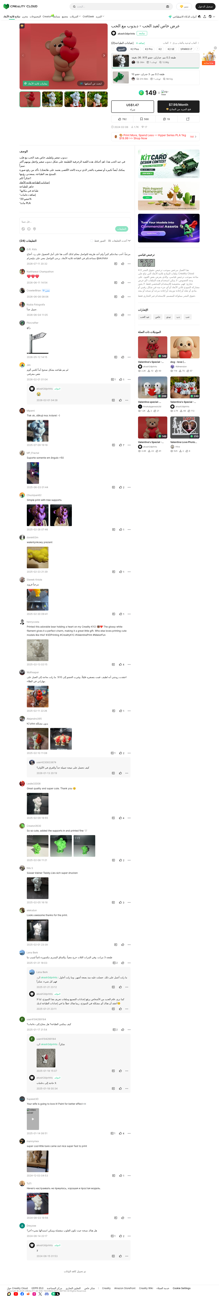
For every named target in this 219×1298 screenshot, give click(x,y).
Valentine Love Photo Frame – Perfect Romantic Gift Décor (182, 442)
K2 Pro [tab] (148, 49)
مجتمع (65, 16)
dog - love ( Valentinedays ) (179, 362)
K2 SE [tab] (171, 49)
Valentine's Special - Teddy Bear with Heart (151, 442)
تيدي (168, 316)
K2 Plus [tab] (135, 49)
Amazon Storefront (124, 1288)
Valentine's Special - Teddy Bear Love (150, 362)
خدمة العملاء (163, 1288)
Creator (47, 16)
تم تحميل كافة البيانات (75, 1271)
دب (178, 316)
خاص (157, 316)
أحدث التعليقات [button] (119, 240)
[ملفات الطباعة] (200, 16)
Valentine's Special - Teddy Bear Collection (183, 402)
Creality (106, 1288)
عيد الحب (144, 316)
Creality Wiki (146, 1288)
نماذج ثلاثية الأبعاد (11, 16)
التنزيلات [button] (74, 16)
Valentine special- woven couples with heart (150, 402)
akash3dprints (126, 33)
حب (188, 316)
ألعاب (165, 43)
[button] (212, 16)
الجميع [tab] (121, 49)
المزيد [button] (99, 16)
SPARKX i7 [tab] (186, 49)
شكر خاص (89, 1288)
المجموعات (35, 16)
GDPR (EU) (37, 1288)
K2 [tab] (160, 49)
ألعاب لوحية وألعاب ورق (185, 43)
